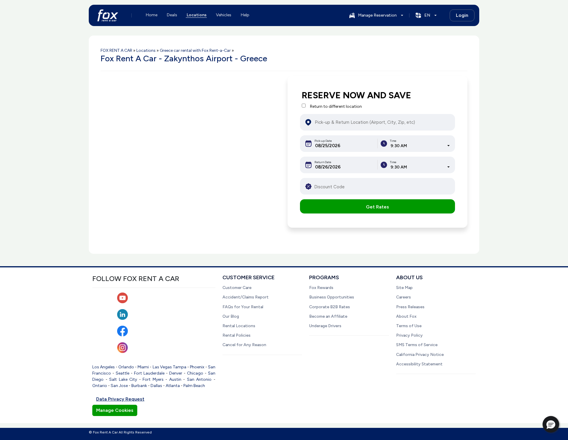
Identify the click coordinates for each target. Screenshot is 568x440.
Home (151, 14)
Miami (143, 367)
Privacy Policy (409, 335)
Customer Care (236, 287)
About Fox (406, 316)
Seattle (122, 373)
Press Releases (410, 306)
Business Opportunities (331, 297)
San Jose (119, 385)
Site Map (404, 287)
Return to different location (336, 106)
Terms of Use (409, 325)
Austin (175, 379)
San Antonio (199, 379)
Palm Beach (194, 385)
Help (245, 14)
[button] (551, 424)
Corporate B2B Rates (329, 306)
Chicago (195, 373)
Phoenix (197, 367)
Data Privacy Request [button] (120, 399)
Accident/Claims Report (245, 297)
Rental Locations (238, 325)
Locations (196, 14)
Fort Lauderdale (149, 373)
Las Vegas (162, 367)
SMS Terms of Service (417, 344)
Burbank (139, 385)
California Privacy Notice (420, 354)
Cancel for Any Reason (244, 344)
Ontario (99, 385)
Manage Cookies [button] (114, 410)
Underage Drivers (325, 325)
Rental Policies (236, 335)
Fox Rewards (321, 287)
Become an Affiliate (328, 316)
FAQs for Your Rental (242, 306)
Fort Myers (153, 379)
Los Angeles (103, 367)
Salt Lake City (123, 379)
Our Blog (230, 316)
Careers (403, 297)
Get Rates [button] (377, 207)
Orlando (126, 367)
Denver (175, 373)
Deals (172, 14)
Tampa (179, 367)
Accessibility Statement (419, 364)
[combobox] (420, 146)
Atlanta (173, 385)
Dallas (156, 385)
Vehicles (223, 14)
